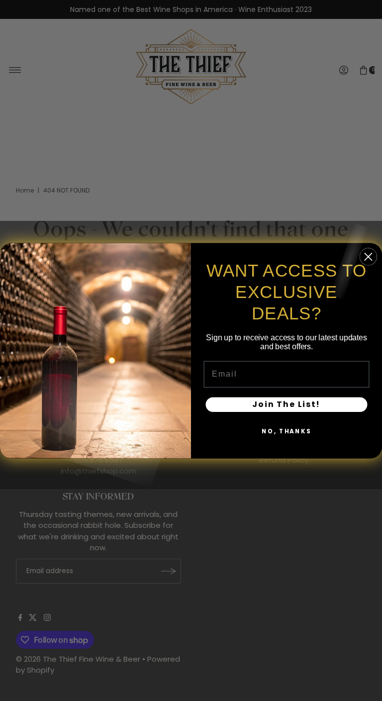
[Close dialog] (368, 256)
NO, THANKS (286, 431)
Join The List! (286, 404)
